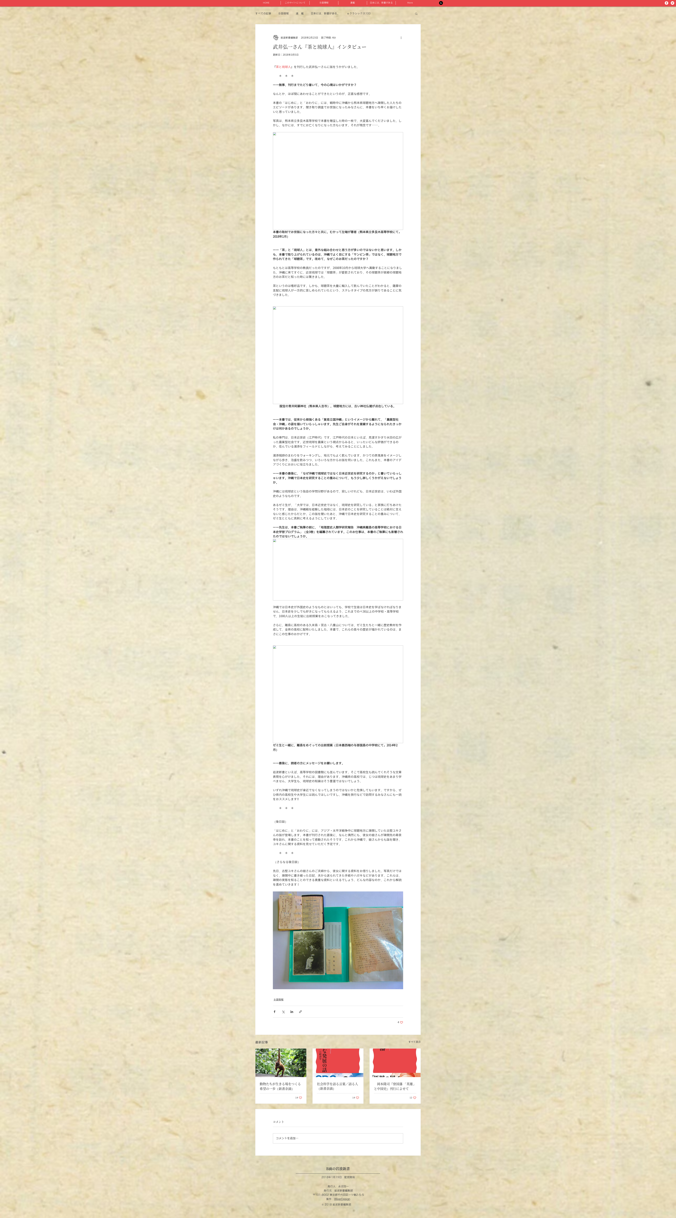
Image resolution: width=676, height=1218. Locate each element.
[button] (416, 13)
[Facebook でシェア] (274, 1011)
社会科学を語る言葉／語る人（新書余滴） (337, 1086)
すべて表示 (414, 1041)
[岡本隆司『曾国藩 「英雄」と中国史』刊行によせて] (395, 1063)
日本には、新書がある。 (325, 13)
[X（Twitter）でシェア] (283, 1011)
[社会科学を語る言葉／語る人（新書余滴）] (338, 1063)
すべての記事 (263, 13)
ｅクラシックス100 (359, 13)
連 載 (300, 13)
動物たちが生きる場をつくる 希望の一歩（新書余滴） (281, 1086)
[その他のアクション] (401, 38)
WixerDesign (342, 1199)
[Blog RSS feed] (441, 3)
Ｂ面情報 (283, 13)
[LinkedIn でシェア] (291, 1011)
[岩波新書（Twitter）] (672, 3)
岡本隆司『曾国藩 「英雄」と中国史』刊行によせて (395, 1086)
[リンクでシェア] (300, 1011)
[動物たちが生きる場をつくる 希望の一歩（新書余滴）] (280, 1063)
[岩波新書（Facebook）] (666, 3)
